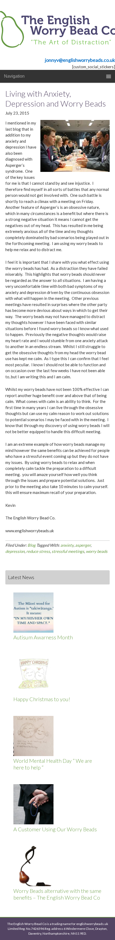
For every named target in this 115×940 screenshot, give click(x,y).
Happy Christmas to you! (41, 699)
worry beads (97, 551)
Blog (32, 545)
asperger (83, 545)
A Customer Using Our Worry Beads (55, 829)
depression (15, 551)
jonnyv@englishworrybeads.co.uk (80, 60)
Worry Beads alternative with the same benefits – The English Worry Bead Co (57, 894)
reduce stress (38, 551)
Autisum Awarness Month (43, 637)
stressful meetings (68, 551)
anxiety (67, 545)
